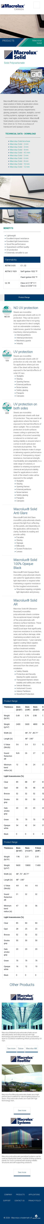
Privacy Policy (35, 1201)
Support (7, 1201)
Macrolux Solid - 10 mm (20, 164)
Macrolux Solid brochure (20, 141)
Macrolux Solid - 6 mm (19, 158)
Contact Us (20, 1201)
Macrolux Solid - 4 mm (19, 150)
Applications (34, 1195)
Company (8, 1195)
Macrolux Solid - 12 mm (20, 167)
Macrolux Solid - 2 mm (19, 144)
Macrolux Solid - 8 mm (19, 161)
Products (20, 1195)
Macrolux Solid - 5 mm (19, 155)
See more (11, 1048)
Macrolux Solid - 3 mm (19, 147)
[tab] (22, 297)
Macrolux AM (31, 1048)
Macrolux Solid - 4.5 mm (20, 153)
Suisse (20, 1048)
